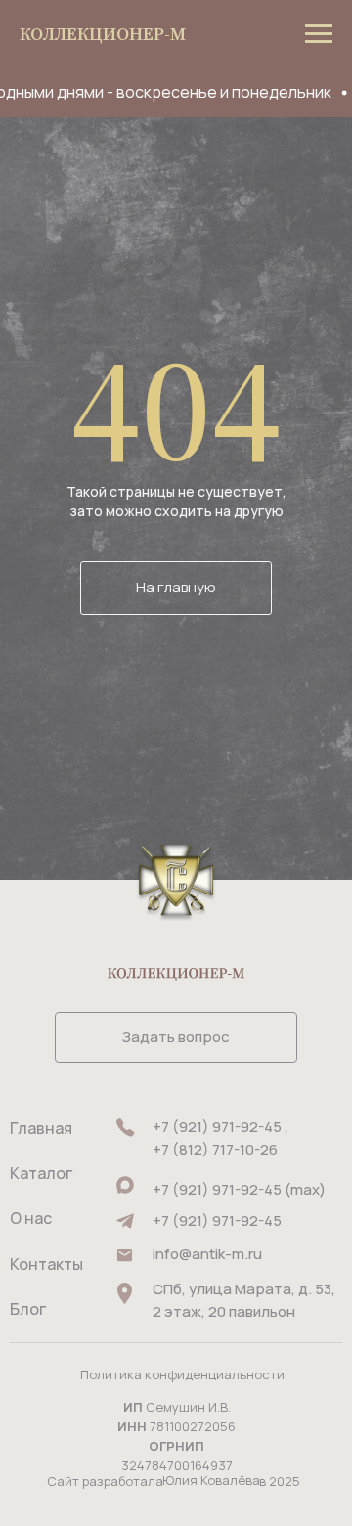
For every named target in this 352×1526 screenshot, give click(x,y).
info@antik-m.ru (207, 1253)
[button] (176, 1037)
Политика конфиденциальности (182, 1374)
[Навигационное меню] (318, 34)
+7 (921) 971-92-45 (217, 1220)
